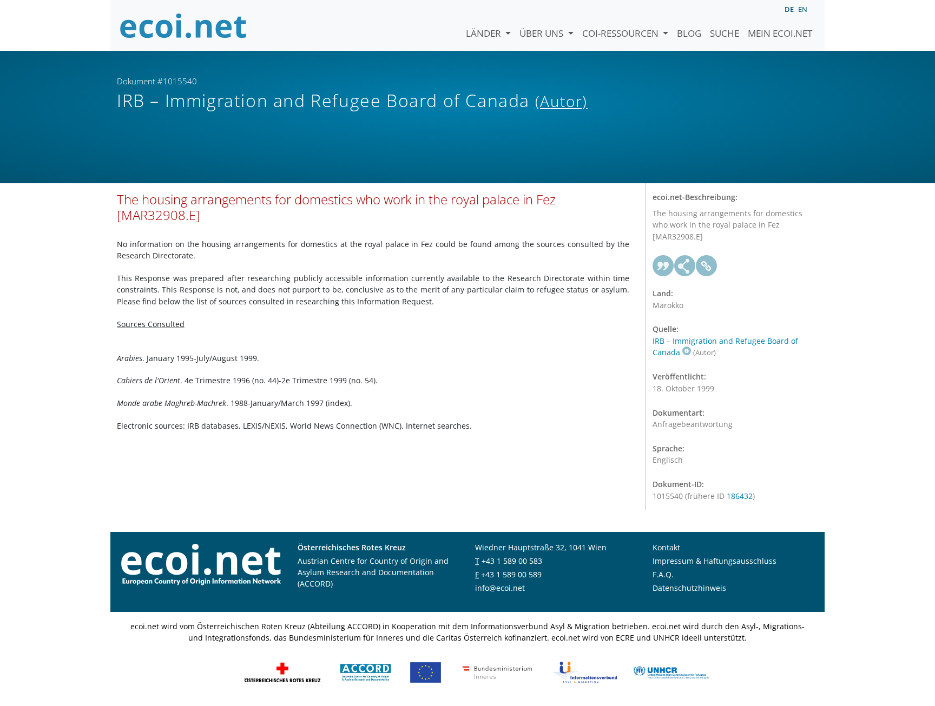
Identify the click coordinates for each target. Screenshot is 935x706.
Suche (724, 33)
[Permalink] (706, 266)
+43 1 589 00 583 (512, 561)
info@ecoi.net (500, 588)
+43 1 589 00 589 (511, 574)
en (802, 9)
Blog (689, 33)
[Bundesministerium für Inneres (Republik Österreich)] (497, 671)
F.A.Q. (663, 574)
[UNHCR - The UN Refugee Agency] (671, 671)
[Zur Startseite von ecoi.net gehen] (183, 25)
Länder (484, 33)
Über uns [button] (542, 33)
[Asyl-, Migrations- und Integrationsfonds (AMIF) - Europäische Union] (426, 671)
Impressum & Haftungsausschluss (714, 561)
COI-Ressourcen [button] (621, 33)
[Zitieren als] (663, 266)
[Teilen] (685, 266)
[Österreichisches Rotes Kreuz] (282, 671)
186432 (740, 496)
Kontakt (666, 547)
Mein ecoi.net (780, 33)
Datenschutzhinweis (689, 588)
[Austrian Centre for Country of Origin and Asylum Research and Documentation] (365, 671)
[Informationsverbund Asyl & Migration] (585, 671)
